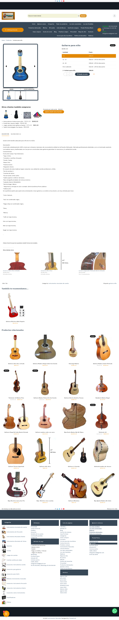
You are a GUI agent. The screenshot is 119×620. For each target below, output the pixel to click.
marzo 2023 (63, 582)
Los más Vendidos (65, 552)
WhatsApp (34, 554)
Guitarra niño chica (46, 270)
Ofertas (62, 559)
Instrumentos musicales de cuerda (58, 283)
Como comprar (64, 537)
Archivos (65, 572)
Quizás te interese (97, 523)
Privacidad (34, 526)
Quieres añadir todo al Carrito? (53, 112)
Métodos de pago (38, 541)
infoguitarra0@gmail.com (110, 33)
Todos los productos (66, 568)
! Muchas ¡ (63, 526)
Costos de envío (35, 528)
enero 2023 (63, 583)
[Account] (114, 16)
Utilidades (37, 523)
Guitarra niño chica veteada (11, 270)
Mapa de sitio (64, 556)
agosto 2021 (63, 591)
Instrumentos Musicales (67, 547)
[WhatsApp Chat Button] (114, 610)
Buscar (83, 16)
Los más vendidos (94, 526)
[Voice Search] (78, 15)
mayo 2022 (63, 587)
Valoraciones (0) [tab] (16, 134)
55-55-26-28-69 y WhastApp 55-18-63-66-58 (43, 565)
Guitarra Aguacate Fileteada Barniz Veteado (92, 270)
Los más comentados (66, 550)
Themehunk (72, 618)
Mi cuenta (63, 557)
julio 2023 (63, 578)
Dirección (33, 532)
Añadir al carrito (83, 74)
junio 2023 (63, 580)
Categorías (8, 522)
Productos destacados (66, 565)
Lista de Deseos (64, 548)
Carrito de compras (65, 532)
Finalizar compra (65, 545)
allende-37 (63, 528)
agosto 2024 (63, 576)
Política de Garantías (66, 561)
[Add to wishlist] (94, 74)
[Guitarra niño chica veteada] (21, 261)
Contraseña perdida (36, 536)
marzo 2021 (63, 592)
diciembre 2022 (64, 585)
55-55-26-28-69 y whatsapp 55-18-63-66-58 (110, 28)
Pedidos (33, 530)
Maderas (62, 554)
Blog (61, 530)
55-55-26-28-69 (93, 554)
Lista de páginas (67, 523)
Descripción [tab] (5, 134)
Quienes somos (64, 567)
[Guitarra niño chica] (59, 261)
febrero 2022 (64, 589)
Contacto (63, 539)
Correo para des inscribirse (68, 541)
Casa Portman (64, 534)
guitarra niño (113, 283)
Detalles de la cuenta (37, 534)
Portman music (93, 541)
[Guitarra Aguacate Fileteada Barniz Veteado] (97, 261)
